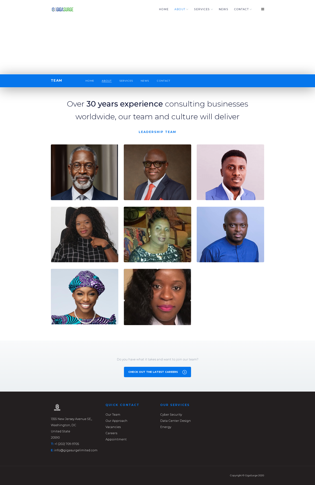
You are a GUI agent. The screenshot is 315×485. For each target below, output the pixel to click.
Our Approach (116, 421)
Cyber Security (171, 414)
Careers (111, 433)
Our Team (113, 414)
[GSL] (70, 9)
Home (164, 9)
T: (52, 444)
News (223, 9)
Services (202, 9)
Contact (241, 9)
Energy (165, 427)
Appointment (116, 439)
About (179, 9)
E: (52, 450)
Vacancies (113, 427)
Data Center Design (175, 421)
